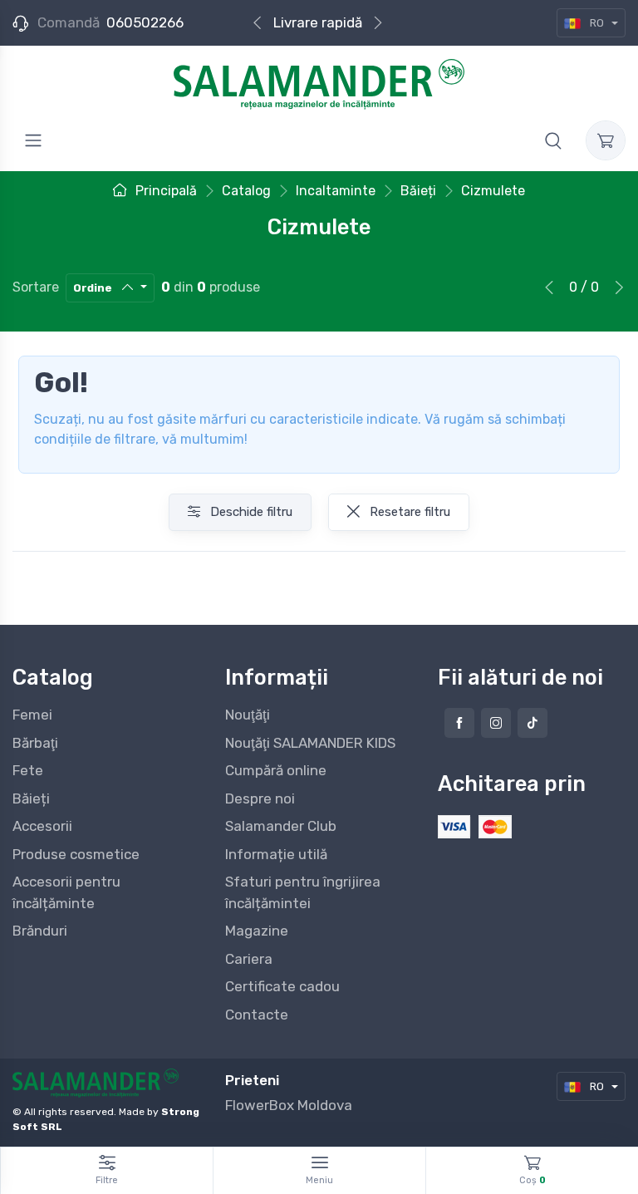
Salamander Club (280, 826)
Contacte (256, 1014)
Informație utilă (276, 854)
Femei (32, 714)
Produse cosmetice (76, 854)
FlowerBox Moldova (288, 1105)
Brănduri (39, 930)
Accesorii (42, 826)
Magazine (256, 930)
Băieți (31, 798)
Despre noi (260, 798)
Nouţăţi (247, 714)
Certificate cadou (282, 986)
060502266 (145, 22)
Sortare (35, 287)
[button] (553, 140)
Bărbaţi (35, 743)
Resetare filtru (408, 511)
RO (596, 23)
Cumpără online (275, 770)
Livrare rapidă (317, 22)
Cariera (248, 959)
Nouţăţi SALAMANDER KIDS (310, 743)
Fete (27, 770)
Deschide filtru (249, 511)
